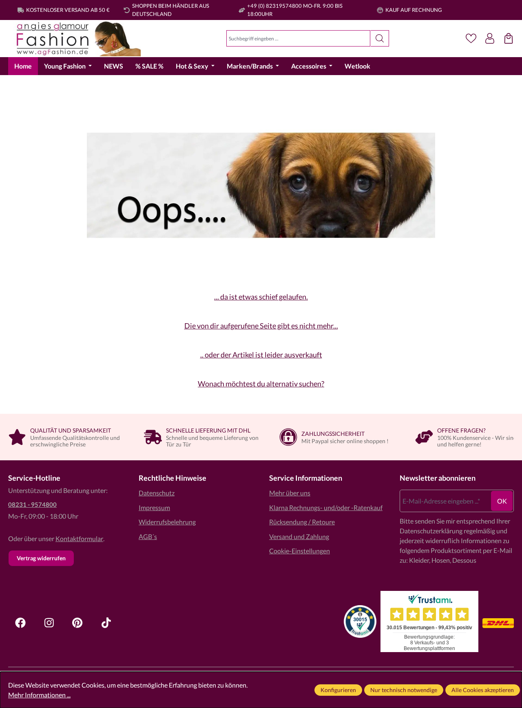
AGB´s (148, 536)
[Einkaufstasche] (508, 38)
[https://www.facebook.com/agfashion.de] (20, 622)
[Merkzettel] (471, 38)
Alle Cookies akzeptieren (482, 689)
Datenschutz (157, 493)
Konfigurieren (338, 689)
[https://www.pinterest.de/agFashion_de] (77, 622)
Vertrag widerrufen (41, 558)
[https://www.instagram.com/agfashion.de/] (49, 622)
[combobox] (298, 38)
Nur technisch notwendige (403, 689)
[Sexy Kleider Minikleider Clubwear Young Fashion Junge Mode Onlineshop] (74, 38)
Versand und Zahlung (299, 536)
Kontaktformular (79, 538)
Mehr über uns (289, 493)
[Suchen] (380, 38)
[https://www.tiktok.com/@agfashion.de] (106, 622)
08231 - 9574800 (32, 504)
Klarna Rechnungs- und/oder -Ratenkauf (326, 507)
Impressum (154, 507)
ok (502, 501)
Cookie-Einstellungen (299, 551)
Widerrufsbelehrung (167, 522)
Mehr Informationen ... (39, 695)
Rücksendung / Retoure (302, 522)
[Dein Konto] (489, 38)
